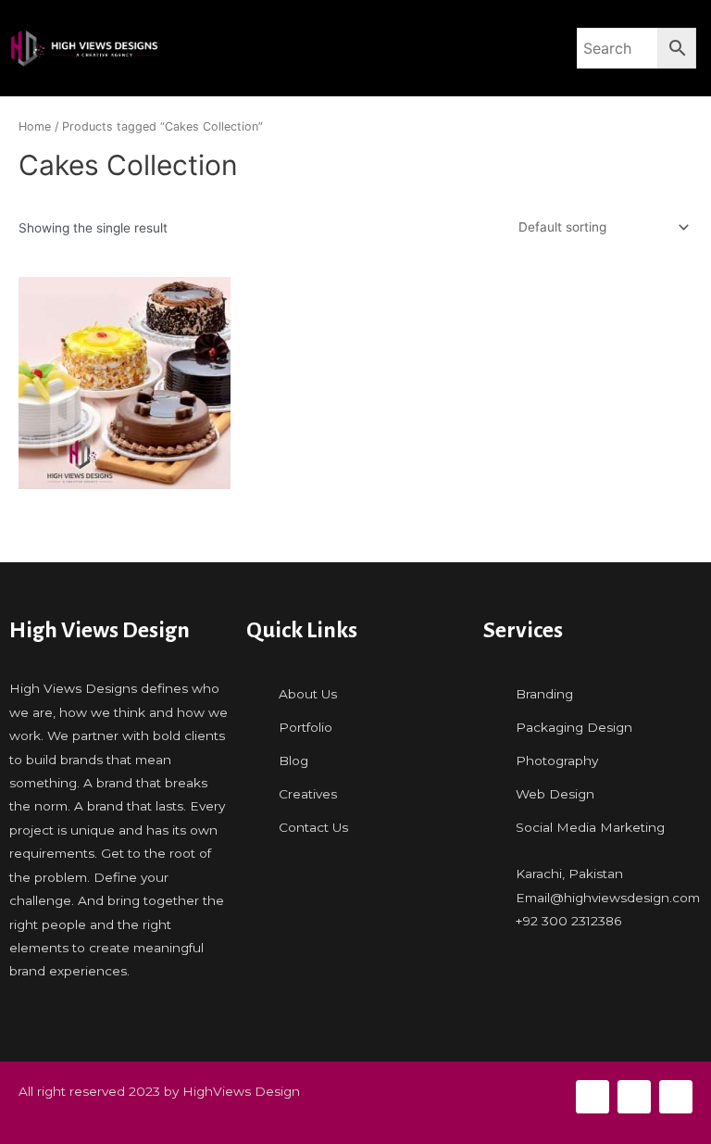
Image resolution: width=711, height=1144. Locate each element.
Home (35, 126)
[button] (368, 48)
